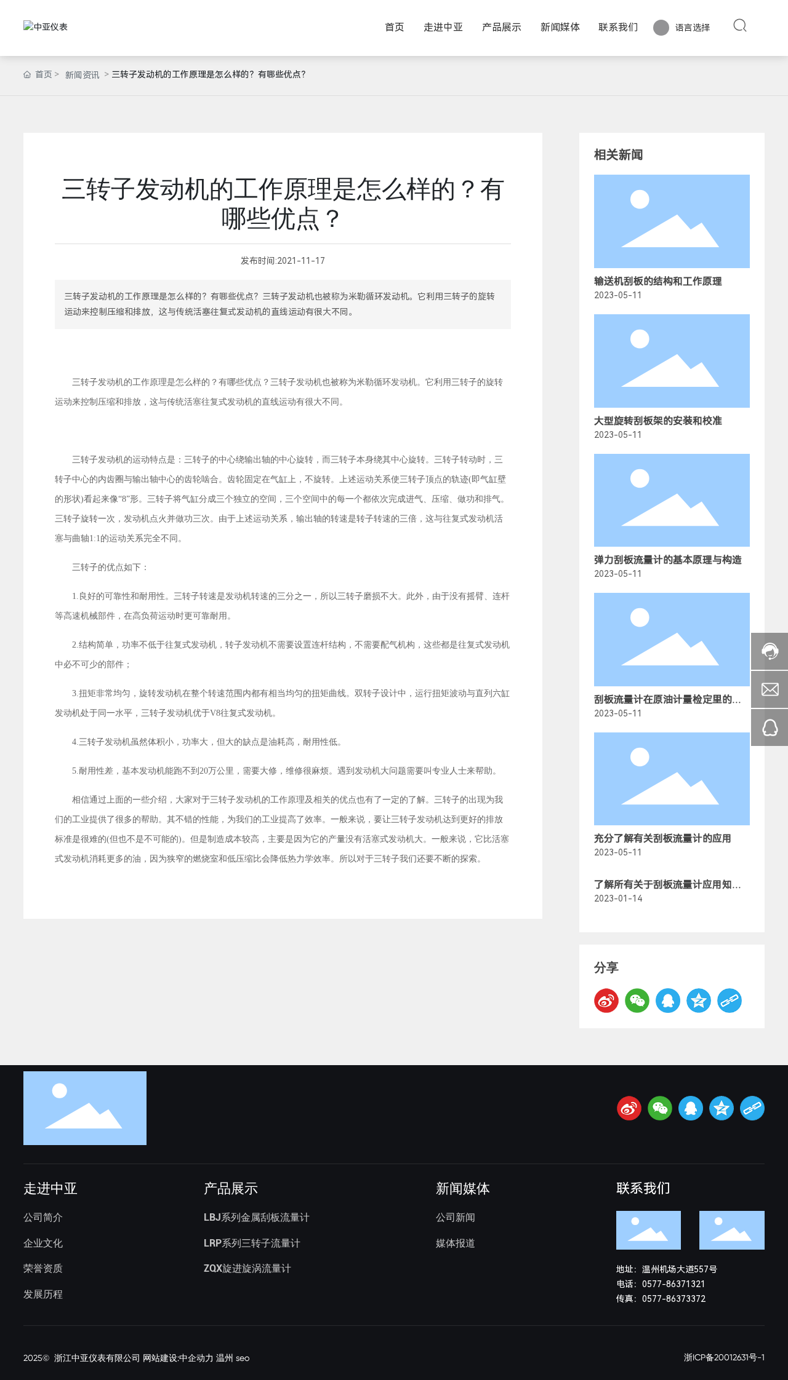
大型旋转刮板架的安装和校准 (658, 421)
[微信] (637, 1000)
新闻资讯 (82, 75)
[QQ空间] (698, 1000)
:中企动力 (195, 1358)
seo (242, 1358)
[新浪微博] (606, 1000)
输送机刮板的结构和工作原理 (658, 281)
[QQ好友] (668, 1000)
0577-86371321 (674, 1284)
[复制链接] (729, 1000)
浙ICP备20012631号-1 (724, 1357)
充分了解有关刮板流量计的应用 (663, 838)
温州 (224, 1358)
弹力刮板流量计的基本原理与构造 (668, 560)
